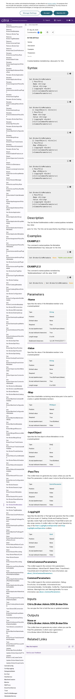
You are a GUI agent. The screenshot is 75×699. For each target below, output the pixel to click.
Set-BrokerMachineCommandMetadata (14, 398)
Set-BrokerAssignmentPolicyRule (15, 238)
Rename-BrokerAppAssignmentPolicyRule (15, 64)
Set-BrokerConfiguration (14, 293)
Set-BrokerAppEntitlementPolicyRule (14, 207)
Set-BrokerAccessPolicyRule (14, 183)
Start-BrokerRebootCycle (14, 547)
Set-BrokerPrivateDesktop (14, 451)
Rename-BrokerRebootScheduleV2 (14, 145)
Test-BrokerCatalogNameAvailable (15, 604)
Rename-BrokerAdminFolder (12, 58)
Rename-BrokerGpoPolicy (14, 119)
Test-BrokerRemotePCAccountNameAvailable (15, 643)
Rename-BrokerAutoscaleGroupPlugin (15, 90)
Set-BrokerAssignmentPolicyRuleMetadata (15, 244)
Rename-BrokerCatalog (13, 99)
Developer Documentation (16, 20)
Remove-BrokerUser (12, 46)
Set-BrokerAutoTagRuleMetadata (15, 275)
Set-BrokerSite (11, 502)
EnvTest (7, 674)
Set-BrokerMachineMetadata (14, 423)
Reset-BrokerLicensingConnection (15, 168)
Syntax (30, 42)
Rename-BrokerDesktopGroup (13, 109)
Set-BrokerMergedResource (13, 427)
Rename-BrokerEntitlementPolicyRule (15, 114)
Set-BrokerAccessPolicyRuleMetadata (15, 188)
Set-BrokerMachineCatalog (15, 394)
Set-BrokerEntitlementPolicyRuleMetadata (15, 336)
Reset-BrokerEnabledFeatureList (14, 152)
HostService (8, 677)
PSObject (53, 405)
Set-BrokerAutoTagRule (14, 271)
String (52, 312)
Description (31, 45)
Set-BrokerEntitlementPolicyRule (15, 329)
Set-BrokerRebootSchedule (15, 460)
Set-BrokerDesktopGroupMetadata (15, 317)
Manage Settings (30, 13)
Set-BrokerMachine (12, 391)
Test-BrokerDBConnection (14, 608)
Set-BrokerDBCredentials (14, 310)
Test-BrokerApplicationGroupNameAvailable (14, 585)
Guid (51, 534)
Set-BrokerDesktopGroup (14, 313)
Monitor (6, 682)
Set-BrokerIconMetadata (14, 386)
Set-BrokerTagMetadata (14, 510)
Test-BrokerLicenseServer (14, 627)
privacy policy (52, 3)
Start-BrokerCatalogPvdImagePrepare (15, 519)
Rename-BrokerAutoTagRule (12, 95)
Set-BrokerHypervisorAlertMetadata (15, 368)
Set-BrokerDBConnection (14, 307)
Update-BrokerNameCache (14, 660)
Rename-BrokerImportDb (14, 126)
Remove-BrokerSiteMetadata (12, 30)
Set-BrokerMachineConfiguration (15, 405)
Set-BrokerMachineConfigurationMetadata (15, 411)
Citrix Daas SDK (33, 24)
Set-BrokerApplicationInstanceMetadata (14, 227)
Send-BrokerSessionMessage (13, 179)
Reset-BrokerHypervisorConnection (15, 158)
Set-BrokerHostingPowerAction (15, 357)
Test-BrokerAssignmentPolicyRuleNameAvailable (15, 597)
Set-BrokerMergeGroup (13, 437)
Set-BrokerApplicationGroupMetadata (15, 221)
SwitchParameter (55, 484)
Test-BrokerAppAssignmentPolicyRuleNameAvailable (15, 572)
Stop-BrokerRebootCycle (14, 554)
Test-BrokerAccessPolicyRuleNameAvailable (15, 566)
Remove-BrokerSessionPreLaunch (14, 26)
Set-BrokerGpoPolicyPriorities (14, 347)
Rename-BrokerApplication (14, 75)
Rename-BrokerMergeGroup (12, 136)
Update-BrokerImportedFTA (15, 653)
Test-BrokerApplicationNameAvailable (15, 591)
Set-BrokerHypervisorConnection (15, 375)
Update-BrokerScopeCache (15, 663)
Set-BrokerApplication (13, 212)
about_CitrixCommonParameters (39, 573)
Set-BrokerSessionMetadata (13, 491)
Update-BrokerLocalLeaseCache (14, 656)
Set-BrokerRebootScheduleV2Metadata (15, 469)
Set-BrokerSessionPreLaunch (14, 495)
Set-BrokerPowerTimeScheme (14, 441)
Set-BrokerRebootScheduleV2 (14, 464)
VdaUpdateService (10, 696)
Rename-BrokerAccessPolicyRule (14, 54)
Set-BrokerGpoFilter (12, 341)
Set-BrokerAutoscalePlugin (15, 262)
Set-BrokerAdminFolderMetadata (15, 195)
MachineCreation (9, 679)
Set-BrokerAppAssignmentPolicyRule (15, 201)
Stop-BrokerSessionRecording (14, 561)
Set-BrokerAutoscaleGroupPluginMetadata (15, 257)
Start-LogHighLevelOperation (46, 526)
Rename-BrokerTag (12, 149)
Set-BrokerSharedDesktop (14, 499)
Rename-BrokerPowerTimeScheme (14, 141)
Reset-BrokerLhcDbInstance (13, 163)
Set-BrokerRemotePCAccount (14, 474)
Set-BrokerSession (12, 485)
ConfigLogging (9, 668)
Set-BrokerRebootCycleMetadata (15, 455)
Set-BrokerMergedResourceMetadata (15, 433)
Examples (31, 49)
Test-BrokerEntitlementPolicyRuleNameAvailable (15, 622)
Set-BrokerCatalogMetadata (14, 283)
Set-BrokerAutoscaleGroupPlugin (15, 251)
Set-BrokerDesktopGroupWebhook (15, 323)
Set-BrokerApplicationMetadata (15, 233)
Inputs (30, 56)
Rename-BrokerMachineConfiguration (15, 131)
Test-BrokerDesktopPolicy (14, 618)
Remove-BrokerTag (12, 34)
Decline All (61, 13)
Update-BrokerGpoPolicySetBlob (14, 649)
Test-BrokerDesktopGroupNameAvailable (14, 613)
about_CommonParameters (49, 592)
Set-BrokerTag (11, 507)
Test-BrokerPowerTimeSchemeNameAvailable (15, 637)
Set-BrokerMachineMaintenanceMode (14, 417)
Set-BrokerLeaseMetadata (14, 389)
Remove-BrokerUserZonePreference (15, 49)
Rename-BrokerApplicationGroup (13, 78)
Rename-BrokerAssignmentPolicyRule (15, 83)
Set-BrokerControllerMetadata (14, 303)
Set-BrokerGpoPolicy (13, 343)
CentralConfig (8, 666)
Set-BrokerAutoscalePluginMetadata (14, 266)
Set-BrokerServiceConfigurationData (15, 480)
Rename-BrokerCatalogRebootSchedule (14, 103)
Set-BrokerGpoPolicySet (14, 351)
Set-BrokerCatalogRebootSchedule (14, 289)
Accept (47, 13)
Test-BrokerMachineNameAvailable (14, 631)
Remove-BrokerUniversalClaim (13, 42)
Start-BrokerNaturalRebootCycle (15, 543)
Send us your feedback (33, 652)
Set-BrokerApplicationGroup (13, 216)
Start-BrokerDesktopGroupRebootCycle (15, 525)
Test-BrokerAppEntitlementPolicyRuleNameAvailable (14, 579)
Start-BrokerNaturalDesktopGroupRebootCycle (15, 538)
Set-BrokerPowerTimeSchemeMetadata (15, 446)
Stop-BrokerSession (12, 557)
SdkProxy (7, 685)
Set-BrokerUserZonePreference (15, 513)
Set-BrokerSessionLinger (14, 487)
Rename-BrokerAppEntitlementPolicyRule (14, 70)
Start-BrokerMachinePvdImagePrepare (15, 531)
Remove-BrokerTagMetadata (12, 37)
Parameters (31, 53)
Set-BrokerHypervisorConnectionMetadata (15, 381)
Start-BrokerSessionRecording (14, 551)
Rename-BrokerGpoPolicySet (12, 123)
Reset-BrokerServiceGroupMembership (15, 173)
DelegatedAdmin (9, 671)
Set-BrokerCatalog (12, 280)
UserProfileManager (10, 693)
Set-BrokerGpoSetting (13, 353)
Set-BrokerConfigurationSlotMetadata (15, 298)
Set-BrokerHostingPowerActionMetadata (15, 362)
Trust (6, 690)
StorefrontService (10, 688)
